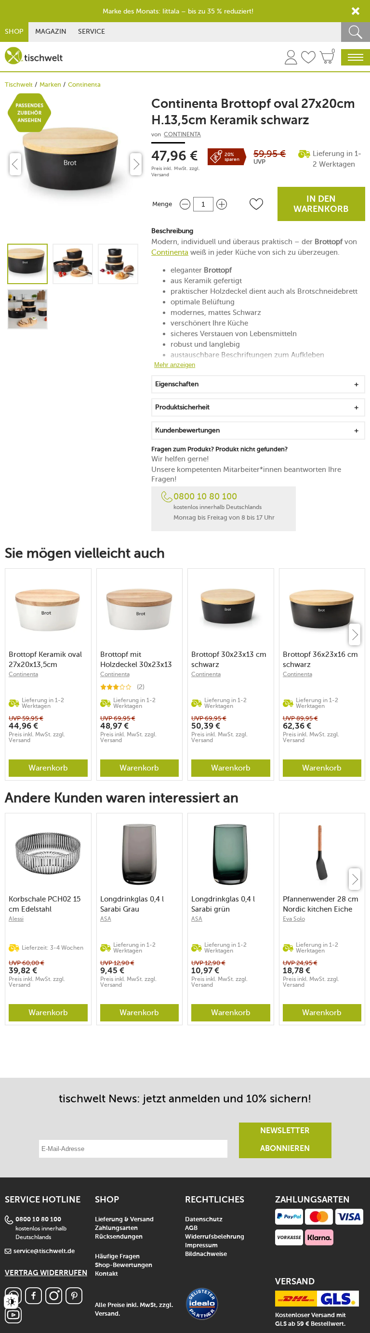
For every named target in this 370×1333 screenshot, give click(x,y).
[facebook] (33, 1301)
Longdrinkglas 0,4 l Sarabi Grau (132, 904)
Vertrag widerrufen (46, 1273)
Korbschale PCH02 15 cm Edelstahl (44, 904)
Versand (160, 175)
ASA (105, 918)
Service (91, 31)
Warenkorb (48, 767)
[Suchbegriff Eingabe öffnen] (355, 32)
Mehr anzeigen (174, 364)
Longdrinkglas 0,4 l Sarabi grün (223, 904)
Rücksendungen (119, 1237)
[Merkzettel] (308, 58)
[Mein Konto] (291, 58)
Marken (50, 84)
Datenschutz (204, 1219)
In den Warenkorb (321, 204)
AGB (191, 1228)
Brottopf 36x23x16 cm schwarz (320, 659)
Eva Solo (294, 918)
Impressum (201, 1245)
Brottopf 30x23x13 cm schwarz (228, 659)
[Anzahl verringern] (185, 204)
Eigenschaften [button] (176, 384)
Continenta (84, 84)
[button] (256, 204)
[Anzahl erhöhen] (221, 204)
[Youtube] (13, 1321)
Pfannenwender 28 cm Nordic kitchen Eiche (320, 904)
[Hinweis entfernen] (355, 11)
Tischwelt (19, 84)
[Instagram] (53, 1301)
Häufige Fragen (117, 1257)
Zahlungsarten (116, 1228)
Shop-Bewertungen (123, 1265)
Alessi (16, 918)
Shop (14, 31)
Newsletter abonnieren (285, 1140)
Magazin (50, 31)
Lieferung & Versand (124, 1219)
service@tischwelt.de (44, 1251)
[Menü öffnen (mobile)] (355, 57)
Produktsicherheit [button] (182, 407)
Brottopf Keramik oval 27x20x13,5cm (45, 659)
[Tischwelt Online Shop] (34, 56)
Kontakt (106, 1274)
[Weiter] (354, 634)
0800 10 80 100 (205, 496)
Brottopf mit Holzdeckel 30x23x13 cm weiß (136, 659)
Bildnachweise (206, 1254)
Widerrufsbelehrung (214, 1237)
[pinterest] (74, 1301)
